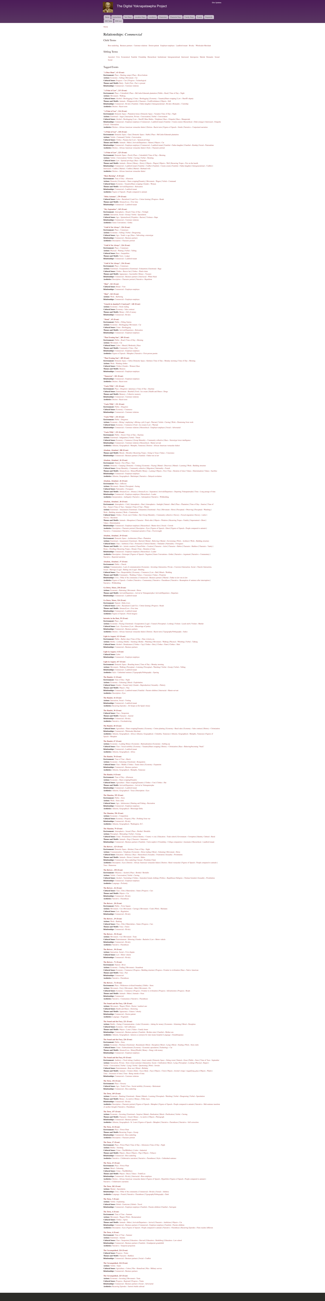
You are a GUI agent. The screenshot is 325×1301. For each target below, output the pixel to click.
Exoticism (126, 1204)
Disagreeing (136, 232)
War (133, 818)
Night (182, 93)
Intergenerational (174, 57)
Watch (209, 1071)
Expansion (157, 764)
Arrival (151, 1222)
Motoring (131, 939)
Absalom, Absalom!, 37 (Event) (115, 561)
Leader (153, 494)
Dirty (154, 644)
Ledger (127, 256)
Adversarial (176, 427)
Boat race (131, 1068)
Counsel (154, 623)
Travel (139, 1204)
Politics (162, 878)
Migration (150, 468)
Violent (177, 623)
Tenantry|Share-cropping (167, 98)
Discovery (168, 465)
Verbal (154, 116)
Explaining (121, 1201)
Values (162, 453)
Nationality (159, 468)
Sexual (217, 57)
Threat (137, 437)
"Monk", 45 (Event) (111, 319)
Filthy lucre (145, 1099)
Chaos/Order (140, 546)
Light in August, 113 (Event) (114, 636)
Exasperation (124, 268)
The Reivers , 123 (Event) (113, 846)
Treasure (148, 274)
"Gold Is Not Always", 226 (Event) (116, 227)
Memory (122, 368)
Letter (138, 1024)
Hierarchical (152, 57)
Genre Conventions (119, 222)
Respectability (126, 572)
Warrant (154, 422)
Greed (130, 1117)
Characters (163, 17)
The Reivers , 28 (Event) (112, 903)
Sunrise (203, 504)
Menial (124, 345)
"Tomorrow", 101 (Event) (113, 376)
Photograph (160, 1117)
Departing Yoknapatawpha (183, 491)
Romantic (209, 57)
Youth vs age (125, 235)
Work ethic (149, 520)
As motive (129, 1099)
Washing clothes (121, 363)
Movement (129, 78)
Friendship (142, 57)
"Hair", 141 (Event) (111, 284)
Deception (192, 1024)
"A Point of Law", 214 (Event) (115, 111)
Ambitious (167, 1222)
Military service (156, 1268)
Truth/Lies (141, 1173)
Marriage (113, 569)
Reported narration (118, 557)
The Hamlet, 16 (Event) (112, 697)
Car (136, 78)
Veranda (157, 114)
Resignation (141, 762)
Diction (115, 106)
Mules (129, 142)
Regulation (125, 911)
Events (199, 17)
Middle (123, 764)
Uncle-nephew (152, 842)
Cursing (136, 158)
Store (123, 798)
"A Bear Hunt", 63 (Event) (113, 72)
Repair (205, 1063)
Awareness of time (115, 1073)
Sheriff (140, 119)
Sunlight (160, 504)
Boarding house (133, 664)
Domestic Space (120, 114)
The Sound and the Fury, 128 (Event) (117, 1003)
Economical (125, 57)
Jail (121, 621)
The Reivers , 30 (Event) (112, 934)
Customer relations (140, 45)
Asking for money (157, 1024)
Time (131, 348)
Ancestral (111, 57)
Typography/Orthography (172, 631)
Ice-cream (144, 391)
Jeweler (157, 1065)
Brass (128, 1153)
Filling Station (126, 322)
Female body (127, 685)
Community (123, 348)
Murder (201, 623)
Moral (130, 682)
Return (150, 142)
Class (118, 543)
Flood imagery (132, 613)
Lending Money (125, 744)
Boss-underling (113, 45)
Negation (148, 554)
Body (121, 83)
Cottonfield (124, 93)
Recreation (151, 803)
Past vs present (140, 83)
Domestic (113, 181)
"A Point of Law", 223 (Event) (115, 152)
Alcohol (119, 98)
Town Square (126, 906)
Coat (153, 782)
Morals (121, 453)
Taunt (119, 1265)
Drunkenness (128, 644)
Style (148, 148)
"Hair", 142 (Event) (111, 294)
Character (142, 101)
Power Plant (124, 1129)
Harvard (142, 1240)
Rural (213, 836)
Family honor (143, 1029)
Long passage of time (207, 491)
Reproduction (145, 685)
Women (153, 184)
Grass (186, 1060)
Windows (164, 520)
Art (120, 546)
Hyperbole (165, 1179)
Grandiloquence (177, 1035)
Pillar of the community (129, 577)
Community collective (155, 440)
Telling (182, 667)
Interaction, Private (132, 116)
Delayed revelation (155, 476)
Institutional (162, 57)
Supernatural (194, 520)
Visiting (128, 700)
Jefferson (123, 483)
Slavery (176, 515)
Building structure (199, 465)
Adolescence (125, 803)
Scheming (122, 682)
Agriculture (120, 728)
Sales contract (129, 309)
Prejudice (134, 217)
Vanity (210, 546)
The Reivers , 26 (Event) (112, 888)
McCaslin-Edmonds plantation (146, 93)
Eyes (148, 528)
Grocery (123, 1083)
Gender (146, 184)
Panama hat (127, 140)
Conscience (170, 453)
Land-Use (134, 199)
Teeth (127, 83)
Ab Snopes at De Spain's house (139, 705)
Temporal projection (128, 1245)
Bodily (112, 641)
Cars (125, 80)
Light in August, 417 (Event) (114, 661)
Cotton (128, 1268)
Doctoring (134, 1009)
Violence (149, 217)
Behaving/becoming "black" (194, 746)
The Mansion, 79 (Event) (113, 828)
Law (179, 98)
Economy (153, 98)
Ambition (124, 543)
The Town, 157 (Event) (112, 1111)
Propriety (162, 575)
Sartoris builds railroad (136, 1286)
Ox (150, 988)
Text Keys (128, 17)
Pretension (138, 543)
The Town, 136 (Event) (112, 1080)
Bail (156, 572)
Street (123, 435)
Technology (164, 1047)
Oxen (142, 993)
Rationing (122, 590)
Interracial (185, 57)
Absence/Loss (124, 202)
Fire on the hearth (191, 163)
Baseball (131, 391)
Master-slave (155, 525)
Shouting (150, 158)
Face (151, 1071)
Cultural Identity (150, 543)
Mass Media (149, 119)
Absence (134, 491)
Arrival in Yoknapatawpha (144, 593)
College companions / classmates (179, 842)
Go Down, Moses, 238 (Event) (114, 587)
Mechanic (164, 908)
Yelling (133, 250)
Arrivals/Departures (140, 142)
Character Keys (175, 17)
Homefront (141, 1268)
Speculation (142, 214)
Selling (121, 78)
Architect (186, 541)
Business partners (126, 45)
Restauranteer (136, 1217)
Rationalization (146, 744)
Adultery (166, 1191)
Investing (154, 567)
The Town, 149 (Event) (112, 1093)
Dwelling (112, 549)
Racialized (125, 199)
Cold (127, 504)
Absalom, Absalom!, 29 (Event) (115, 535)
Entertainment (121, 391)
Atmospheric (119, 212)
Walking (123, 96)
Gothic (130, 222)
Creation (150, 546)
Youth (123, 1086)
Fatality (186, 520)
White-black (152, 276)
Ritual (118, 286)
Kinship (195, 145)
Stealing (181, 1045)
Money (135, 163)
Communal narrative (138, 531)
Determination (198, 471)
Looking (170, 623)
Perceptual (129, 486)
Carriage (136, 908)
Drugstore (124, 407)
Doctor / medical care (139, 1006)
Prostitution (126, 836)
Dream (134, 549)
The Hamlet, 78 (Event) (112, 756)
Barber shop (125, 639)
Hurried (141, 541)
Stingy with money (156, 1050)
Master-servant (156, 443)
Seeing (137, 486)
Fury (158, 509)
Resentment (140, 1045)
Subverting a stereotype (144, 235)
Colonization (215, 728)
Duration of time (179, 471)
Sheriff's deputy (187, 98)
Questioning (143, 1065)
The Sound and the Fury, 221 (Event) (117, 1021)
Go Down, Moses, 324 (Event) (114, 600)
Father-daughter (145, 104)
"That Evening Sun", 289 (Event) (116, 337)
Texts (121, 256)
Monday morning (170, 360)
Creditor (130, 580)
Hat (140, 515)
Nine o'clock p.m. (148, 639)
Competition (123, 816)
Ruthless (195, 546)
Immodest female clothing (149, 878)
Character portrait (158, 148)
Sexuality (154, 685)
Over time (134, 202)
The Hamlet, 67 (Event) (112, 741)
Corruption (192, 836)
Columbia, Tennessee (162, 734)
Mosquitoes (131, 520)
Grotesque (125, 554)
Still (169, 101)
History (206, 728)
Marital (202, 57)
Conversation (145, 116)
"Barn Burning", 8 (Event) (113, 175)
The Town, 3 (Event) (111, 1199)
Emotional (114, 116)
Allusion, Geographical (120, 445)
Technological (141, 80)
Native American (192, 970)
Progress (119, 80)
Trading (122, 967)
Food (137, 391)
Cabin (130, 360)
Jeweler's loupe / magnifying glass (186, 1071)
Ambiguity (127, 497)
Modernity (132, 345)
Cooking (138, 465)
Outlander (161, 543)
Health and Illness (155, 391)
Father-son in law (153, 455)
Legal (147, 422)
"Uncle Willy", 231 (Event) (113, 386)
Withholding (164, 497)
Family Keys (189, 17)
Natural (117, 463)
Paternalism (114, 124)
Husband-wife (145, 168)
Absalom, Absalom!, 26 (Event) (115, 460)
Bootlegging (127, 98)
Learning (183, 465)
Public (160, 93)
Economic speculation (150, 1047)
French (167, 468)
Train (135, 936)
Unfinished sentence (125, 672)
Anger (121, 116)
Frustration (160, 854)
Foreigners (129, 489)
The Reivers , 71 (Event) (112, 962)
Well (168, 163)
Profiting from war (143, 818)
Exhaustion (143, 268)
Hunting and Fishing (138, 803)
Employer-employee (167, 45)
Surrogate (172, 1207)
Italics (185, 631)
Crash (152, 908)
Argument (186, 554)
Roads (162, 199)
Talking (195, 641)
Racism (142, 217)
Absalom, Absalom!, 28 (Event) (115, 501)
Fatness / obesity (135, 1011)
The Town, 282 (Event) (112, 1186)
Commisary (124, 230)
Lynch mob (186, 623)
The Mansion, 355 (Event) (113, 795)
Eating (119, 1024)
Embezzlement (127, 1047)
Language (115, 883)
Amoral (130, 716)
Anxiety (122, 1237)
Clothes (118, 140)
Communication (116, 567)
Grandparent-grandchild (155, 1243)
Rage (159, 268)
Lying (168, 1045)
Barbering (119, 296)
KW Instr (118, 21)
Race (165, 119)
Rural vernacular (174, 862)
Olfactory (118, 872)
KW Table (108, 21)
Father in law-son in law (179, 577)
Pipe (127, 687)
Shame (138, 1096)
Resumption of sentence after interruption (194, 580)
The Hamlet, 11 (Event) (112, 677)
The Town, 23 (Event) (111, 1163)
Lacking (152, 471)
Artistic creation (129, 546)
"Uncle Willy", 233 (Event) (113, 432)
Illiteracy (128, 854)
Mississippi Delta (137, 808)
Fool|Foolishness (153, 101)
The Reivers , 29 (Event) (112, 918)
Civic (118, 57)
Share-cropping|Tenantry (136, 181)
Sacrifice (214, 471)
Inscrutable (133, 274)
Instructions (116, 17)
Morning (162, 155)
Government (181, 836)
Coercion (177, 567)
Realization (154, 1114)
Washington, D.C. (137, 824)
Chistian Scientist (190, 878)
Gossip (127, 214)
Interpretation (117, 497)
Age (117, 217)
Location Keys (140, 17)
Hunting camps (125, 75)
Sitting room (170, 1060)
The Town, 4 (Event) (111, 1211)
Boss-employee (146, 1176)
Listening (139, 667)
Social (110, 60)
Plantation (185, 504)
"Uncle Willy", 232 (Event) (113, 416)
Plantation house (134, 114)
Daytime (151, 389)
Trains (126, 1253)
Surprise (139, 1114)
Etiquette (172, 119)
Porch (130, 155)
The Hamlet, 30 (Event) (112, 710)
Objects (163, 101)
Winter (146, 507)
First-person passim (150, 353)
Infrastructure (172, 990)
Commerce (128, 409)
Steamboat (139, 967)
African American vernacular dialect (132, 127)
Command (120, 137)
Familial (134, 57)
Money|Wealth (136, 471)
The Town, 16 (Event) (111, 1127)
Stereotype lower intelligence (180, 440)
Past (131, 83)
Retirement (156, 1086)
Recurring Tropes (177, 163)
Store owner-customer (134, 1063)
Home (107, 17)
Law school (178, 1240)
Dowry (142, 163)
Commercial (119, 86)
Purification (170, 1114)
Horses (129, 163)
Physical (113, 250)
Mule (136, 988)
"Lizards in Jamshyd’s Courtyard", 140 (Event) (121, 304)
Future (127, 926)
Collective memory (134, 394)
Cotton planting (159, 728)
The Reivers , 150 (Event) (113, 870)
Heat (142, 504)
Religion (179, 878)
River (124, 964)
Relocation (139, 186)
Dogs (129, 839)
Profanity (124, 883)
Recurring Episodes (119, 705)
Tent (133, 463)
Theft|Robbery (127, 1150)
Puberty (162, 685)
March (128, 759)
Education (161, 836)
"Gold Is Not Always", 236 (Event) (116, 263)
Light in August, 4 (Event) (113, 651)
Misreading (123, 834)
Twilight (145, 212)
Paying (153, 465)
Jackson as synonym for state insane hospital (146, 1035)
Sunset (110, 507)
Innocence (144, 839)
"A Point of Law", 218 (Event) (115, 131)
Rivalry (191, 45)
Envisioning (171, 541)
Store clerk (120, 800)
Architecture (132, 538)
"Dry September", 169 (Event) (115, 209)
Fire (123, 463)
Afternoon (129, 178)
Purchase (122, 1045)
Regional (127, 1281)
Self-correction (193, 1122)
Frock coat (127, 515)
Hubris (179, 546)
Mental (160, 465)
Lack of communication (132, 567)
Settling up (166, 744)
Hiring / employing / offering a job (131, 422)
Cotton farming (144, 199)
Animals (122, 101)
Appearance (123, 274)
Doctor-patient (154, 45)
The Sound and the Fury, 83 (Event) (117, 1057)
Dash (167, 1194)
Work (112, 296)
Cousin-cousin (177, 122)
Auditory (118, 1060)
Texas (133, 790)
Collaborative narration (129, 1158)
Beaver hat (127, 271)
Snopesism (125, 713)
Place (117, 75)
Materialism (130, 890)
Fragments (124, 1016)
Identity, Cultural (203, 836)
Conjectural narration (200, 127)
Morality (129, 453)
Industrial (143, 1150)
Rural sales (178, 728)
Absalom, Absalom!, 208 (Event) (115, 450)
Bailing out (127, 569)
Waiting (121, 250)
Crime (136, 98)
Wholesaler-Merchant (203, 45)
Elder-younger (199, 122)
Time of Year (119, 507)
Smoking (134, 641)
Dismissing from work (185, 422)
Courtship (184, 104)
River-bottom (142, 75)
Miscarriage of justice (143, 626)
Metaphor (130, 353)
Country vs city (151, 836)
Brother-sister (151, 1032)
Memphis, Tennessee (138, 445)
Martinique (134, 476)
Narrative (187, 127)
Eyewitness (125, 626)
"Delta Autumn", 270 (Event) (114, 196)
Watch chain (143, 271)
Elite (123, 890)
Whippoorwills (132, 101)
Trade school (171, 836)
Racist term (123, 106)
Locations (152, 17)
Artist (165, 546)
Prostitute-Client (150, 860)
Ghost (203, 520)
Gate (129, 134)
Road (166, 93)
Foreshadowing (126, 721)
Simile (180, 127)
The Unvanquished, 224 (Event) (115, 1250)
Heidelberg (159, 1240)
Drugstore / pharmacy (128, 389)
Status (138, 890)
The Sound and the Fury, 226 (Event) (117, 1039)
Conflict (149, 166)
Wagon (155, 163)
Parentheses (166, 580)
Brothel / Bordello (143, 831)
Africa (133, 734)
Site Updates (216, 2)
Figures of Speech (169, 127)
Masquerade (186, 119)
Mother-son (169, 1032)
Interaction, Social (117, 214)
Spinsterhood (125, 217)
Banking (119, 921)
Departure (174, 593)
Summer (128, 507)
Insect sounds (147, 1060)
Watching (207, 509)
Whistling (180, 641)
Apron (125, 1219)
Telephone (158, 119)
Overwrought (157, 531)
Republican (171, 878)
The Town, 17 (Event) (111, 1142)
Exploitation (138, 682)
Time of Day (174, 93)
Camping (122, 465)
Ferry (122, 988)
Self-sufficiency (130, 1027)
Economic (114, 78)
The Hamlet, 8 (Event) (112, 774)
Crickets (130, 1071)
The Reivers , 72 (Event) (112, 982)
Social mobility (126, 746)
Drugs (166, 391)
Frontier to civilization (172, 970)
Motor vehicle (160, 939)
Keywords (209, 17)
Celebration (162, 1063)
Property (128, 818)
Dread (128, 212)
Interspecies (194, 57)
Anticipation (145, 497)
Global (118, 1204)
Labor (118, 199)
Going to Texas (153, 453)
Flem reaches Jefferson (205, 1227)
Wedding (169, 572)
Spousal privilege (143, 140)
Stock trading (124, 306)
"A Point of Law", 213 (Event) (115, 90)
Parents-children (152, 690)
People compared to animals (137, 192)
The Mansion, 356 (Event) (113, 813)
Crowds (170, 525)
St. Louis (134, 1122)
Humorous (112, 865)
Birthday (145, 1068)
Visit (123, 286)
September (215, 1060)
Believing (155, 541)
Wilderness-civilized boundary (131, 985)
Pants (166, 644)
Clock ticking (128, 1060)
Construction (133, 512)
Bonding (141, 569)
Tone (149, 531)
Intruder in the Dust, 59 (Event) (115, 618)
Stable (148, 134)
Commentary (116, 531)
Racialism (114, 517)
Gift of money (131, 312)
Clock (164, 1071)
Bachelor (146, 939)
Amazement (123, 509)
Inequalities (125, 253)
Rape (156, 217)
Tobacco (153, 1153)
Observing (189, 509)
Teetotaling (127, 878)
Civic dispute (130, 952)
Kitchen (149, 360)
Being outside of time (136, 1073)
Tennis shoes (139, 764)
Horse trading (146, 852)
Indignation (123, 437)
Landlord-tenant (182, 45)
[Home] (108, 7)
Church (123, 564)
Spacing (156, 672)
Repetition (148, 279)
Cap (142, 644)
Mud (172, 504)
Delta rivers (126, 603)
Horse (173, 509)
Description (116, 240)
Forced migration (187, 515)
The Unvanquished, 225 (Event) (115, 1275)
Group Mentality (140, 440)
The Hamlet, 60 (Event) (112, 725)
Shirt (178, 644)
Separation (153, 491)
